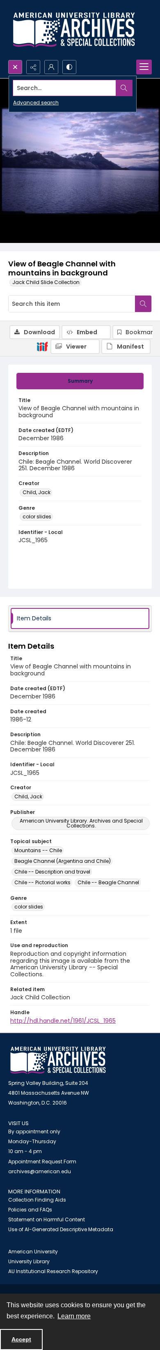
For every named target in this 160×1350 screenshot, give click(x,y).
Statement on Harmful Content (46, 1219)
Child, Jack (36, 492)
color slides (37, 516)
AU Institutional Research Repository (53, 1271)
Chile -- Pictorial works (42, 882)
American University (33, 1251)
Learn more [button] (74, 1316)
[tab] (80, 381)
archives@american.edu (39, 1171)
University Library (29, 1261)
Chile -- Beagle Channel (108, 882)
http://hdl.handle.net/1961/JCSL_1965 (63, 1021)
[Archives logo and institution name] (73, 30)
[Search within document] (143, 304)
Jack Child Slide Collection (46, 282)
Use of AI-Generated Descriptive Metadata (60, 1229)
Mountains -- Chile (38, 850)
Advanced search (36, 102)
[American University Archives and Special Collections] (58, 1060)
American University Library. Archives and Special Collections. (81, 823)
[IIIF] (42, 346)
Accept (21, 1339)
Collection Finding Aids (37, 1199)
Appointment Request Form (42, 1161)
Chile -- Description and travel (52, 871)
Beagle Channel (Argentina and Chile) (62, 861)
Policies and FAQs (30, 1209)
